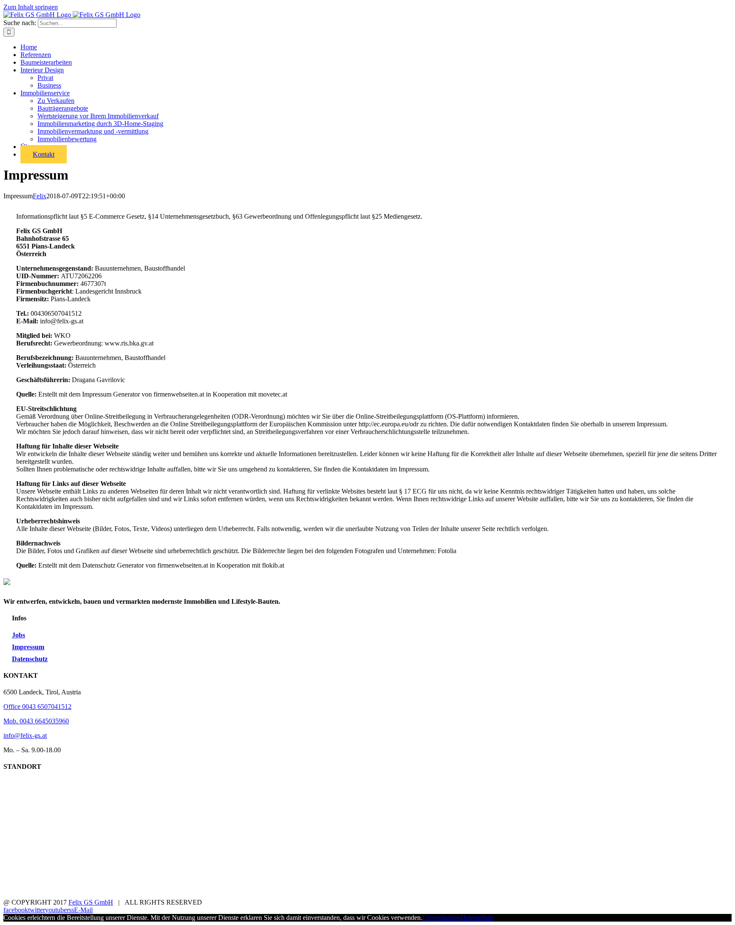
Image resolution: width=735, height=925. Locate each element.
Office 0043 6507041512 (37, 706)
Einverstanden (441, 917)
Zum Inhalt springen (30, 7)
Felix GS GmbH (90, 902)
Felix (39, 196)
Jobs (18, 635)
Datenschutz (30, 658)
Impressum (28, 647)
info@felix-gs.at (25, 735)
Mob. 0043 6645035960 (36, 721)
